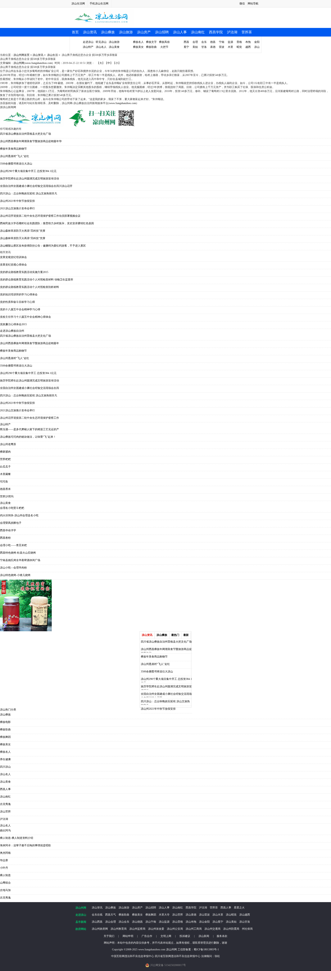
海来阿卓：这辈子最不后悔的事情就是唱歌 (25, 845)
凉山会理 (110, 921)
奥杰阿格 (5, 852)
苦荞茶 (247, 32)
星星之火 (239, 907)
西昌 (186, 42)
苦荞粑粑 (5, 459)
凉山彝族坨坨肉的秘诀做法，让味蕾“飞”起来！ (28, 436)
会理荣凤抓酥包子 (10, 522)
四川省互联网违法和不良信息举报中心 (177, 956)
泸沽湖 (232, 32)
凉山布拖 (191, 921)
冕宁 (186, 47)
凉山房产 (144, 32)
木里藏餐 (5, 474)
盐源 (230, 42)
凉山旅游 (126, 32)
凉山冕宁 (217, 921)
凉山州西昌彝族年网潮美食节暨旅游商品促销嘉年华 (31, 141)
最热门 (175, 635)
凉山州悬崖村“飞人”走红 (14, 156)
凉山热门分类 (8, 709)
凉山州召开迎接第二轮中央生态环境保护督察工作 (29, 417)
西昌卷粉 (5, 537)
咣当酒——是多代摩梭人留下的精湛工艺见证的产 (29, 429)
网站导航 (253, 3)
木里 (230, 47)
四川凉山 (5, 766)
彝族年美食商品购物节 (13, 148)
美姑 (195, 47)
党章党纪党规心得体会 (13, 264)
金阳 (257, 42)
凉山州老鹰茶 (8, 444)
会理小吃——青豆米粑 (13, 545)
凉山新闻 (203, 936)
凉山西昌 (97, 921)
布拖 (248, 42)
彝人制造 (5, 875)
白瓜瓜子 (5, 466)
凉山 (257, 47)
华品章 (4, 860)
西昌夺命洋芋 (8, 530)
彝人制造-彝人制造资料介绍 (16, 838)
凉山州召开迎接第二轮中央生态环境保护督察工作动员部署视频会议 (40, 215)
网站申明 (128, 936)
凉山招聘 (162, 32)
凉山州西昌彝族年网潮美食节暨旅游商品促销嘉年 (29, 343)
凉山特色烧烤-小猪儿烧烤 (15, 575)
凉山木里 (217, 914)
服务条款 (222, 936)
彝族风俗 (164, 42)
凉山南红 (198, 32)
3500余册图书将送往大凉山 (16, 163)
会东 (204, 42)
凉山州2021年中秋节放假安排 (17, 201)
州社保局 (247, 928)
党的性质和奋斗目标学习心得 (17, 302)
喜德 (212, 47)
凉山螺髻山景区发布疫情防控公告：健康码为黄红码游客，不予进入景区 (43, 245)
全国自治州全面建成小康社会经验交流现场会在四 (29, 388)
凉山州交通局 (212, 928)
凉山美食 (114, 47)
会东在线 (97, 914)
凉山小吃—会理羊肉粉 (13, 567)
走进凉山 (88, 42)
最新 (186, 635)
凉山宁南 (150, 921)
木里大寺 (164, 914)
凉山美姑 (231, 921)
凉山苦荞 (5, 811)
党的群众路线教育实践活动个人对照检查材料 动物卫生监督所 (36, 279)
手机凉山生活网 (99, 3)
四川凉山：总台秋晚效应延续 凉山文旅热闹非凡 (28, 193)
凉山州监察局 (137, 928)
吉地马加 (5, 890)
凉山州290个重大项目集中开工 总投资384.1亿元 (28, 171)
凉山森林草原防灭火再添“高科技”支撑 (22, 230)
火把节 (164, 47)
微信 (242, 3)
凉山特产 (88, 47)
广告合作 (147, 936)
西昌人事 (5, 789)
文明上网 (166, 936)
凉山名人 (101, 47)
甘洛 (204, 47)
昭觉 (239, 47)
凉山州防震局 (231, 928)
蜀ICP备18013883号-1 (206, 949)
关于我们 (109, 936)
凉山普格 (177, 921)
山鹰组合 (5, 882)
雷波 (221, 47)
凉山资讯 (90, 32)
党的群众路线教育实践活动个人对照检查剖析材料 (29, 287)
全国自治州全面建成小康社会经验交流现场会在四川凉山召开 (36, 186)
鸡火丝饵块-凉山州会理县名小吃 (19, 515)
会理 (195, 42)
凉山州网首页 (21, 55)
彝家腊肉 (5, 451)
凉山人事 (180, 32)
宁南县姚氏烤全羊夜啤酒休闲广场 (20, 560)
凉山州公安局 (175, 928)
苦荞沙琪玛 (6, 496)
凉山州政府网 (100, 928)
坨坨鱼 (4, 481)
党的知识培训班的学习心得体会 (19, 294)
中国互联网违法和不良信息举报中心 (132, 956)
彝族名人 (138, 42)
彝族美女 (138, 47)
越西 (248, 47)
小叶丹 (4, 867)
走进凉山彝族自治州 (12, 330)
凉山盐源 (164, 921)
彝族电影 (5, 722)
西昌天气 (110, 914)
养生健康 (5, 759)
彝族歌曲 (151, 47)
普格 (239, 42)
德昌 (212, 42)
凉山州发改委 (156, 928)
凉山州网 (18, 63)
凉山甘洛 (244, 921)
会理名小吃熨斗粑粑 (12, 508)
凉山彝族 (108, 32)
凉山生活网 (78, 3)
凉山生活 (52, 55)
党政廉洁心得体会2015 (13, 324)
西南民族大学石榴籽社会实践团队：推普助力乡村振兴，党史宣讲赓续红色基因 (47, 223)
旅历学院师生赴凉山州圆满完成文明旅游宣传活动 (29, 178)
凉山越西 (244, 914)
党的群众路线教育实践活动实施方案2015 (24, 272)
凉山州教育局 (119, 928)
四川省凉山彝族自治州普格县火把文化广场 (25, 133)
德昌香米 (5, 489)
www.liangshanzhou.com (38, 63)
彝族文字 (151, 42)
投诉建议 (184, 936)
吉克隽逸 (5, 804)
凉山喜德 (191, 914)
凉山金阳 (204, 921)
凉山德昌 (137, 921)
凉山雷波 (204, 914)
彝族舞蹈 (5, 737)
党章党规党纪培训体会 (13, 257)
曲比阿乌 (5, 830)
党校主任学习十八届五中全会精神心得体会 (25, 316)
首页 (75, 32)
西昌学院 (216, 32)
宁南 (221, 42)
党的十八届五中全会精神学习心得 (20, 309)
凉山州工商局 (194, 928)
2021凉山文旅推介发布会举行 (17, 208)
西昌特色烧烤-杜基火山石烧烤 (18, 552)
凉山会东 (124, 921)
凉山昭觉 (231, 914)
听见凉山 (101, 42)
